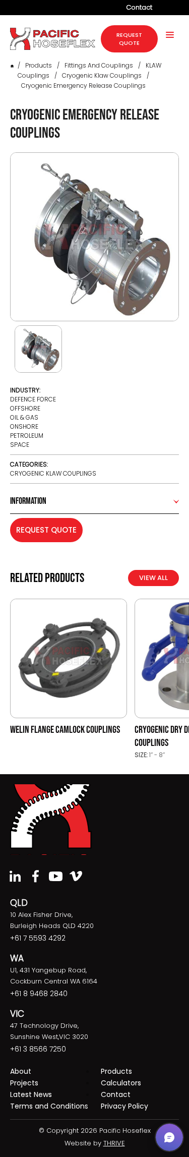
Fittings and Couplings (99, 65)
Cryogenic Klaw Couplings (102, 75)
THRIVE (114, 1143)
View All (153, 578)
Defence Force (33, 399)
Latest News (31, 1094)
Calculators (121, 1083)
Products (38, 65)
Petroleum (26, 435)
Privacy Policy (124, 1106)
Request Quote (46, 530)
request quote (129, 39)
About (20, 1071)
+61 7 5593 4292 (38, 938)
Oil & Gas (24, 417)
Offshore (25, 408)
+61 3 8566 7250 (38, 1049)
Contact (139, 7)
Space (19, 444)
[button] (169, 1137)
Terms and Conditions (49, 1106)
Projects (24, 1083)
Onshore (24, 426)
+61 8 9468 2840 (39, 994)
